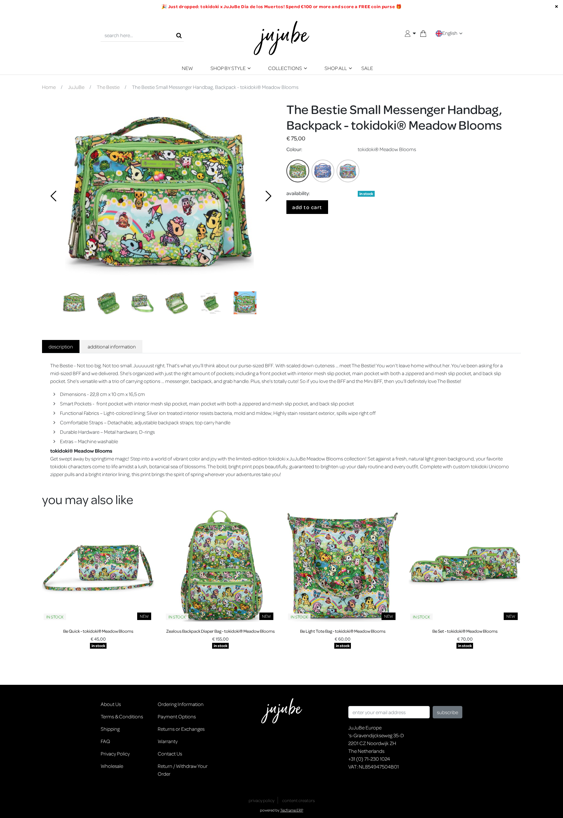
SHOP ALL (336, 68)
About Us (111, 704)
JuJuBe (76, 87)
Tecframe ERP (291, 810)
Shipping (110, 729)
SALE (367, 68)
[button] (159, 195)
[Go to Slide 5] (211, 302)
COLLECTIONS (285, 68)
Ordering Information (181, 704)
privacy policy (261, 800)
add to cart (307, 207)
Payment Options (177, 716)
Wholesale (112, 766)
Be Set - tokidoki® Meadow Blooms (465, 631)
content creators (298, 800)
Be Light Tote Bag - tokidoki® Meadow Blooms (342, 631)
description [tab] (61, 346)
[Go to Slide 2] (108, 302)
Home (49, 87)
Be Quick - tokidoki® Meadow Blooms (98, 631)
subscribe (447, 712)
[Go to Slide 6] (245, 302)
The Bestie (108, 87)
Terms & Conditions (122, 716)
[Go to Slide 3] (142, 302)
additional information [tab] (112, 346)
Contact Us (170, 753)
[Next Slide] (267, 195)
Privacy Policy (115, 753)
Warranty (168, 741)
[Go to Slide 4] (176, 302)
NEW (187, 68)
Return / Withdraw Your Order (183, 770)
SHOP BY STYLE (228, 68)
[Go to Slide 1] (74, 302)
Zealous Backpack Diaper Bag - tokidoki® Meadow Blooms (220, 631)
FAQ (105, 741)
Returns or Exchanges (181, 729)
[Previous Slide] (52, 195)
